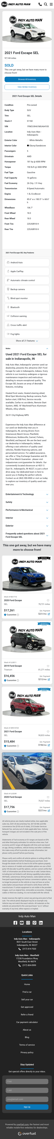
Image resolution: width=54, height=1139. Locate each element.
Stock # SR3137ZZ (11, 728)
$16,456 (9, 676)
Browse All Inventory (27, 79)
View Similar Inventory (27, 87)
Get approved (27, 1007)
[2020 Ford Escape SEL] (27, 574)
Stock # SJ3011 (10, 662)
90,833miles (44, 735)
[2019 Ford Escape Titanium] (27, 640)
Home (27, 984)
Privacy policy (27, 1052)
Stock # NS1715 (10, 597)
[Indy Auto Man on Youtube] (20, 922)
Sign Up (27, 1107)
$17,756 (9, 807)
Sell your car (27, 999)
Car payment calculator (27, 1022)
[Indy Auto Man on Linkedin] (40, 922)
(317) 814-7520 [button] (29, 949)
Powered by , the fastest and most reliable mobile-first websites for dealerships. (27, 1126)
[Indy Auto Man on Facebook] (14, 922)
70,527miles (44, 801)
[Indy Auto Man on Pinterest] (33, 922)
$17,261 (9, 610)
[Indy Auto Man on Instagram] (27, 922)
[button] (40, 4)
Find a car (27, 992)
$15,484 (9, 741)
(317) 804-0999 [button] (29, 965)
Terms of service (27, 1045)
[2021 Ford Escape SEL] (27, 705)
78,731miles (44, 604)
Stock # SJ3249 (10, 794)
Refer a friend (27, 1014)
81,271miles (44, 669)
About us (27, 1030)
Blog (27, 1037)
